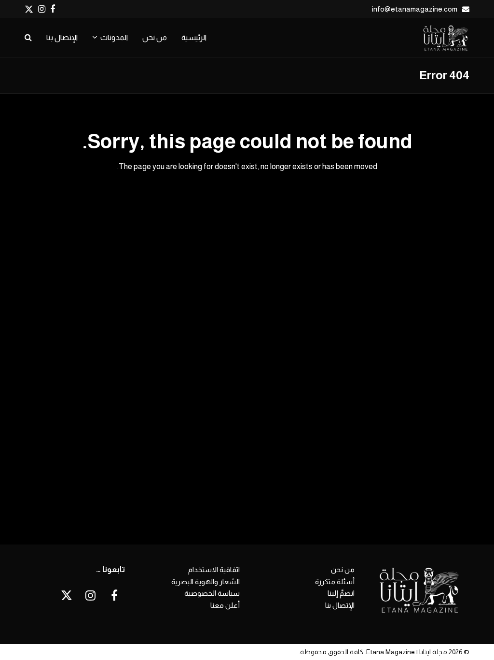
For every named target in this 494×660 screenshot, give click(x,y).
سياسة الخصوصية (212, 593)
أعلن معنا (225, 605)
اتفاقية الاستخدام (214, 569)
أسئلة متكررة (335, 581)
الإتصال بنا (340, 605)
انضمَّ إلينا (341, 593)
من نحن (343, 569)
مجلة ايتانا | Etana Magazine (406, 652)
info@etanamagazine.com (414, 9)
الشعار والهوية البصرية (205, 581)
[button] (28, 38)
